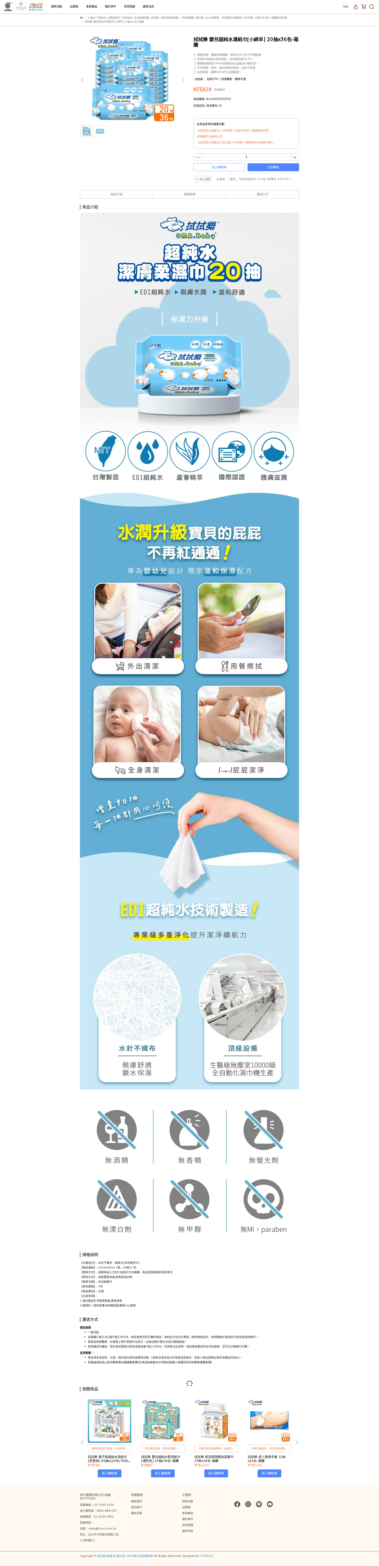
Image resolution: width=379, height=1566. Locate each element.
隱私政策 (136, 1513)
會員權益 (91, 6)
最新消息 (148, 6)
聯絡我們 (136, 1501)
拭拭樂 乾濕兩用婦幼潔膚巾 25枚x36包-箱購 (214, 1459)
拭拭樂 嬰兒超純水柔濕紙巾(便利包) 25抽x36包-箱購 (160, 1459)
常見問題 (129, 6)
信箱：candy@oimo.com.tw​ (98, 1528)
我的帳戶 (136, 1507)
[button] (183, 80)
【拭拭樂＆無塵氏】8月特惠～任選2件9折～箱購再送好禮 (232, 130)
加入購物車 (219, 167)
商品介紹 (116, 194)
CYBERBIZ (206, 1556)
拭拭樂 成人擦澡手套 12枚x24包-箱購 (267, 1459)
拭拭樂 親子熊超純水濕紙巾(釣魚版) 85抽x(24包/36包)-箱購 (109, 1459)
